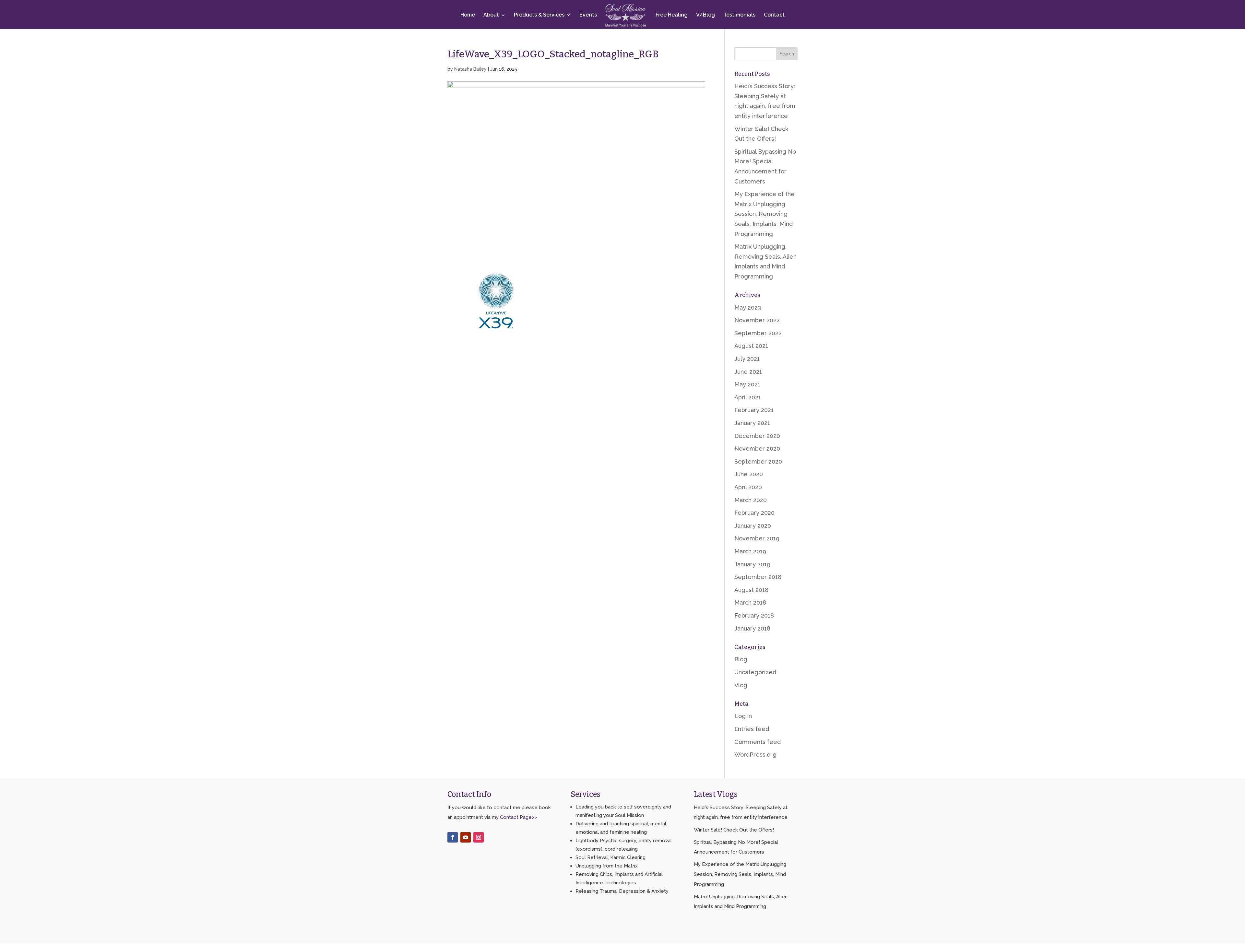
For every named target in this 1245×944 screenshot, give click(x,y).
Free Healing (672, 15)
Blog (740, 659)
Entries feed (751, 729)
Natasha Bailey (470, 69)
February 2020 (754, 512)
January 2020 (752, 525)
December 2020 (757, 435)
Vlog (740, 685)
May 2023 (747, 307)
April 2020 (748, 487)
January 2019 (752, 564)
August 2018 (751, 589)
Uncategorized (755, 672)
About (491, 15)
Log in (743, 716)
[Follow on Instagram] (478, 837)
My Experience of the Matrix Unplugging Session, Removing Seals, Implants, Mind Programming (764, 214)
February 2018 (754, 615)
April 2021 (747, 397)
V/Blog (705, 15)
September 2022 (758, 333)
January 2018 (752, 628)
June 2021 (748, 371)
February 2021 (754, 410)
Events (588, 15)
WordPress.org (755, 754)
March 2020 (750, 500)
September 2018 (757, 576)
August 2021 (751, 345)
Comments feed (757, 741)
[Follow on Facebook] (452, 837)
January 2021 (752, 422)
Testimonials (739, 15)
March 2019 (750, 551)
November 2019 (756, 538)
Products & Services (539, 15)
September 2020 (758, 461)
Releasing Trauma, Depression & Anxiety (622, 891)
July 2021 (747, 358)
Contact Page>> (518, 817)
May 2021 (747, 384)
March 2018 (750, 602)
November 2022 (757, 320)
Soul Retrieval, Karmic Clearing (610, 857)
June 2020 (748, 474)
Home (467, 15)
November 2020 (757, 448)
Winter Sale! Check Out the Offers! (734, 830)
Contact (774, 15)
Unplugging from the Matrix (606, 866)
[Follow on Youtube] (465, 837)
